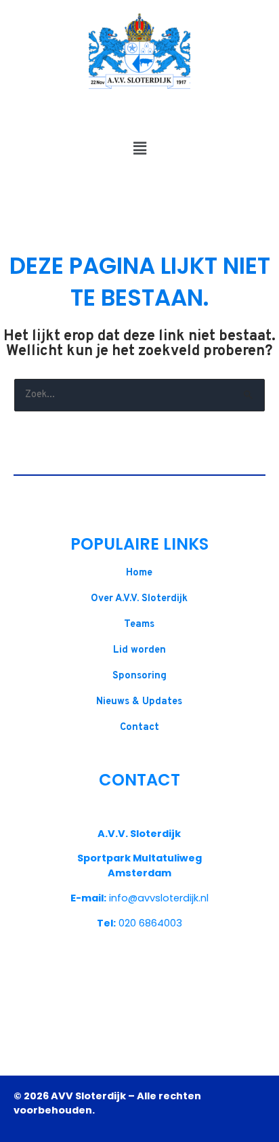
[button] (139, 149)
